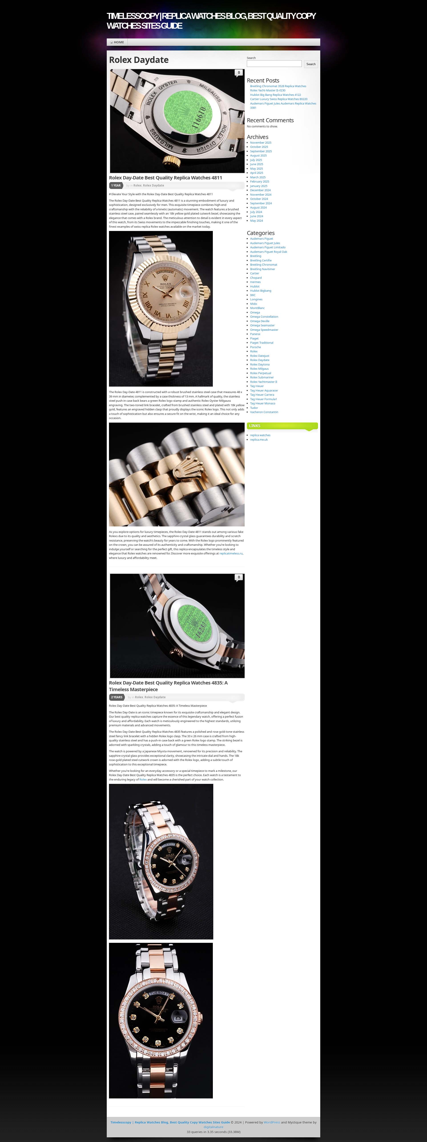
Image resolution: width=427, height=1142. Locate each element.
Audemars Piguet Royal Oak (268, 252)
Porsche (255, 347)
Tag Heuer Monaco (262, 403)
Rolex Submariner (262, 377)
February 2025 (259, 181)
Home (119, 42)
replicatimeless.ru (231, 553)
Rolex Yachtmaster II (263, 382)
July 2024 (256, 212)
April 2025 (256, 173)
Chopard (256, 278)
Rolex (137, 185)
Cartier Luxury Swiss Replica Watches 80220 (278, 99)
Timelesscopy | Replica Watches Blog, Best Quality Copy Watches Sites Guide (211, 20)
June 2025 (256, 164)
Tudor (254, 408)
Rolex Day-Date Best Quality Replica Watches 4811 (165, 177)
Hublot (255, 286)
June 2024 (256, 216)
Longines (256, 299)
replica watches (260, 435)
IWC (253, 295)
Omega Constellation (264, 317)
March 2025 (258, 177)
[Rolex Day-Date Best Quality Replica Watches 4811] (188, 121)
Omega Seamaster (262, 325)
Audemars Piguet (261, 239)
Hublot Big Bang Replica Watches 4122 (275, 95)
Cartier (254, 273)
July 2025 (256, 160)
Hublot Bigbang (260, 291)
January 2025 (258, 186)
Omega (255, 312)
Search (251, 58)
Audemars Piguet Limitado (268, 247)
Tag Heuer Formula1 (263, 399)
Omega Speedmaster (264, 330)
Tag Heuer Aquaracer (264, 390)
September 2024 (261, 203)
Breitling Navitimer (262, 269)
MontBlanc (257, 308)
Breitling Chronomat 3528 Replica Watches (278, 86)
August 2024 (258, 207)
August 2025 (258, 155)
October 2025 (259, 147)
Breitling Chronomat (263, 265)
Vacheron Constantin (264, 412)
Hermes (255, 282)
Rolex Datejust (259, 356)
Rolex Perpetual (260, 373)
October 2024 (259, 199)
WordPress (272, 1122)
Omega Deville (259, 321)
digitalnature (213, 1127)
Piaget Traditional (261, 343)
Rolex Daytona (260, 364)
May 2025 (256, 169)
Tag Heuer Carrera (262, 395)
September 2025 (261, 151)
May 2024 (256, 221)
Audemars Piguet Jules (265, 243)
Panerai (255, 334)
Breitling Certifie (261, 260)
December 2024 (260, 190)
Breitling (255, 256)
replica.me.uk (259, 440)
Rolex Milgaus (259, 369)
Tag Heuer (257, 386)
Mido (253, 304)
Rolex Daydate (153, 185)
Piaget (254, 338)
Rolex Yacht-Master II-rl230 (267, 90)
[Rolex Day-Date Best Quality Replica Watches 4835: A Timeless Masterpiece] (188, 626)
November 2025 (260, 142)
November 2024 (260, 195)
